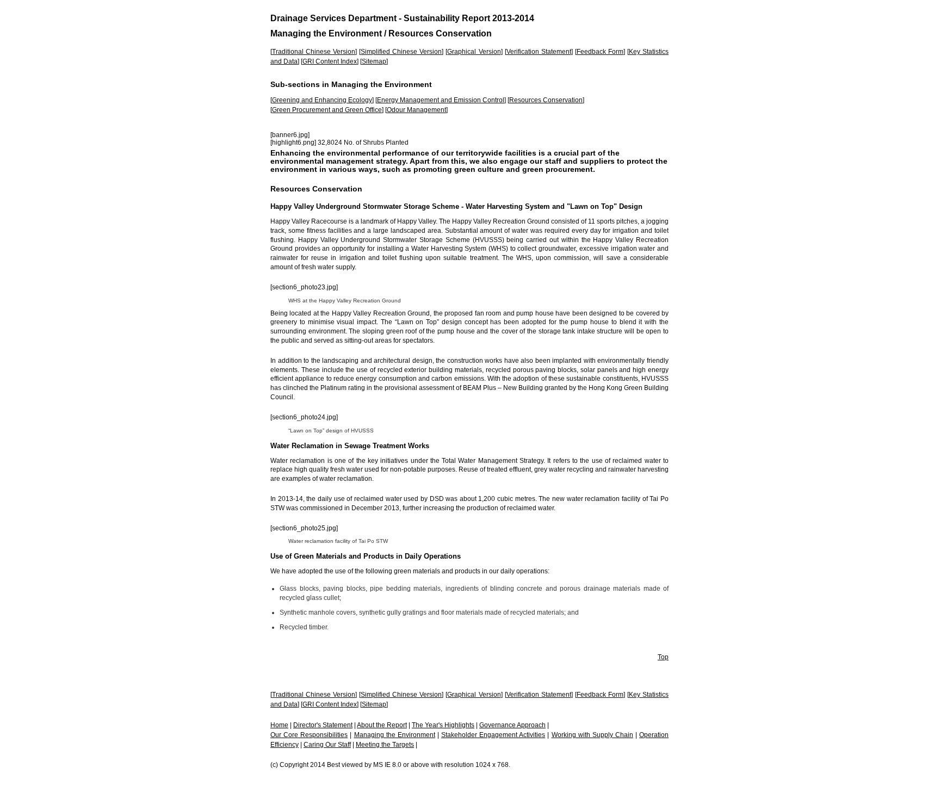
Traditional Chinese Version (313, 51)
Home (279, 725)
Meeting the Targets (385, 744)
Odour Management (416, 110)
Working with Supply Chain (592, 735)
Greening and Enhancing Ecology (322, 100)
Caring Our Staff (327, 744)
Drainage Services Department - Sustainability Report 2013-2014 (402, 18)
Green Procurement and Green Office (327, 110)
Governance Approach (512, 725)
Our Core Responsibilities (309, 735)
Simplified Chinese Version (401, 51)
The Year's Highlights (443, 725)
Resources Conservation (546, 100)
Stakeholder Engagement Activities (493, 735)
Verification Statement (538, 51)
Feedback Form (600, 51)
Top (663, 657)
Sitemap (374, 61)
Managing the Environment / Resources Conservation (381, 33)
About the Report (382, 725)
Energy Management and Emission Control (440, 100)
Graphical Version (473, 51)
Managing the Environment (394, 735)
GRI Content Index (329, 61)
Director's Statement (322, 725)
